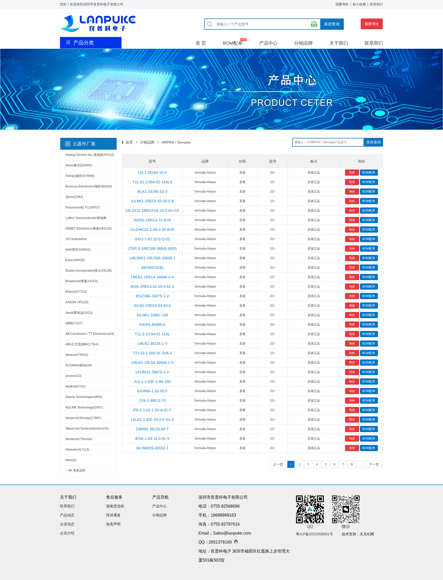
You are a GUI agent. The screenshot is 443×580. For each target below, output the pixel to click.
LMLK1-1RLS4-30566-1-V (152, 362)
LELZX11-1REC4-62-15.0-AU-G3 (152, 210)
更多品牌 (79, 470)
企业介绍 (67, 533)
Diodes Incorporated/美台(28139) (88, 270)
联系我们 (376, 4)
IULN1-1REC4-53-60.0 (152, 305)
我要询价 (342, 4)
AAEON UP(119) (76, 302)
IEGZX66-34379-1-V (152, 296)
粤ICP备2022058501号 (314, 534)
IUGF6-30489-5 (152, 324)
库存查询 (331, 24)
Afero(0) (71, 460)
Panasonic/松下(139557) (82, 207)
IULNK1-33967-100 (152, 315)
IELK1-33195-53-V (152, 191)
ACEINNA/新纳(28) (78, 365)
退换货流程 (115, 506)
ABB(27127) (74, 323)
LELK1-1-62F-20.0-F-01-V (152, 419)
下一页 (374, 464)
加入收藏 (359, 4)
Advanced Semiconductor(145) (87, 428)
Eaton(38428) (75, 260)
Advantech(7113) (77, 449)
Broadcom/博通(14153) (81, 281)
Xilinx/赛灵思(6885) (78, 165)
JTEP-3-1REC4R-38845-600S (152, 248)
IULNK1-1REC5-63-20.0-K (152, 201)
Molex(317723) (76, 291)
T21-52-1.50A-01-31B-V (152, 353)
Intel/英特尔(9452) (77, 249)
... (361, 464)
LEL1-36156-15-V (152, 172)
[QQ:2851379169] (235, 542)
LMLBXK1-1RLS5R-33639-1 (152, 258)
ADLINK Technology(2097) (84, 407)
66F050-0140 (152, 267)
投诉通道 (113, 515)
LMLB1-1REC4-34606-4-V (152, 277)
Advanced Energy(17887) (83, 418)
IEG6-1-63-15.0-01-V (152, 438)
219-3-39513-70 (152, 400)
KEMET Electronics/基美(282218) (88, 228)
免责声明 (113, 524)
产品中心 (268, 43)
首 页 (201, 43)
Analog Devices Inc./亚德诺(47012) (89, 155)
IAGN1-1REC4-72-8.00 (152, 220)
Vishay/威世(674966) (80, 176)
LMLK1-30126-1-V (152, 343)
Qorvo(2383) (74, 197)
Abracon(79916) (76, 355)
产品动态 (67, 515)
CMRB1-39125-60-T (152, 429)
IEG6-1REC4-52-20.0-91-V (152, 286)
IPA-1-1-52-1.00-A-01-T (152, 410)
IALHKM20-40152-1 (152, 448)
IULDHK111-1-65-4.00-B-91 (152, 229)
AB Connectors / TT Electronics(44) (89, 334)
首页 (129, 142)
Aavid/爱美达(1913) (79, 313)
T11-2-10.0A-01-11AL (152, 334)
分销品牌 (303, 43)
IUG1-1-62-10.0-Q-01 (152, 239)
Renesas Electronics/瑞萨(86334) (88, 186)
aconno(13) (73, 376)
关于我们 (338, 43)
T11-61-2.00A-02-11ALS (152, 182)
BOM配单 (233, 43)
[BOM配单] (314, 24)
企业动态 (67, 524)
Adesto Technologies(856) (83, 397)
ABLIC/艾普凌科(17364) (81, 344)
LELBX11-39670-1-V (152, 372)
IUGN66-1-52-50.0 (152, 391)
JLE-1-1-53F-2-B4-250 (152, 381)
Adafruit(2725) (75, 386)
